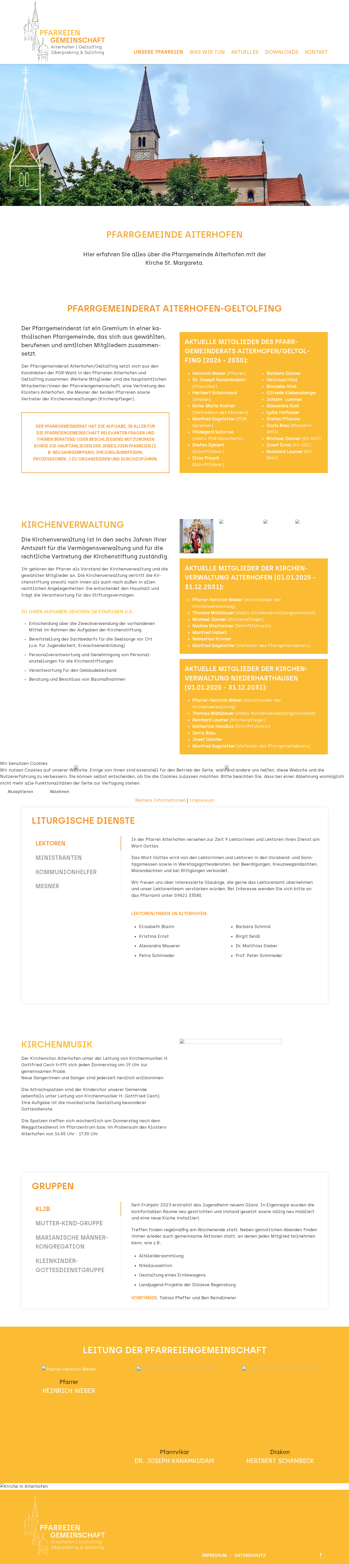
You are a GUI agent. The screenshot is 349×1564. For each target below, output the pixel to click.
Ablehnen (59, 791)
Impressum (202, 800)
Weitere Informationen (160, 800)
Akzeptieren (20, 791)
